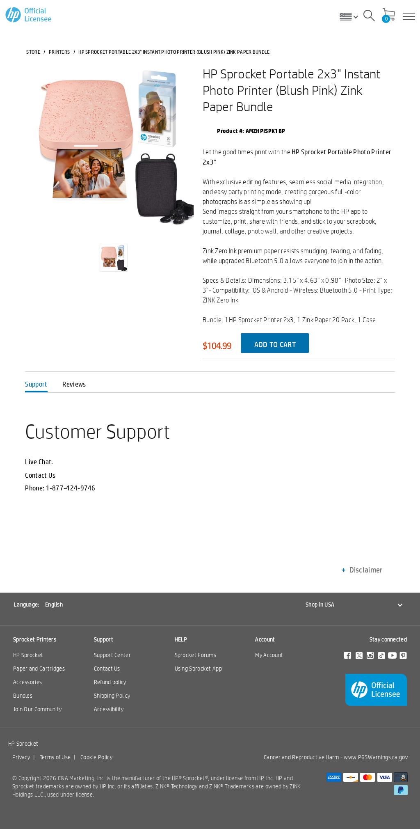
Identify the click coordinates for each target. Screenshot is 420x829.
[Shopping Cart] (389, 15)
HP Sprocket (28, 655)
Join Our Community (37, 709)
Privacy (21, 757)
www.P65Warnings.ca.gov (376, 757)
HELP (181, 639)
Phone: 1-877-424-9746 (60, 488)
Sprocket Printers (34, 639)
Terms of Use (55, 757)
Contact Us (40, 475)
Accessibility (109, 709)
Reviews (74, 384)
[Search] (369, 16)
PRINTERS (59, 51)
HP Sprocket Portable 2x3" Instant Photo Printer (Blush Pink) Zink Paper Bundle (291, 90)
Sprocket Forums (196, 655)
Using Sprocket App (198, 668)
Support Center (112, 655)
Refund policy (110, 682)
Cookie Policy (96, 757)
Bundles (22, 695)
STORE (33, 51)
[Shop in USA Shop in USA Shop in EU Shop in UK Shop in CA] (352, 16)
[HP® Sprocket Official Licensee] (29, 15)
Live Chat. (39, 461)
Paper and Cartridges (39, 668)
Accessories (27, 682)
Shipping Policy (112, 695)
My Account (269, 655)
